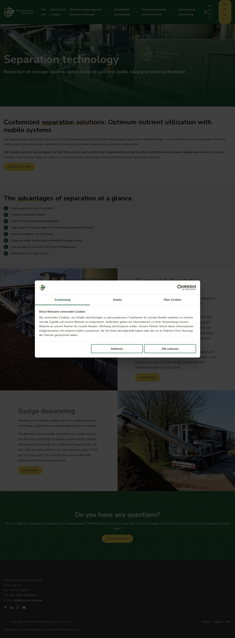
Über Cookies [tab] (172, 299)
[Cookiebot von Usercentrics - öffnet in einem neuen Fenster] (180, 287)
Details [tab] (117, 299)
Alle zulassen (170, 348)
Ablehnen (117, 348)
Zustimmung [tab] (62, 299)
